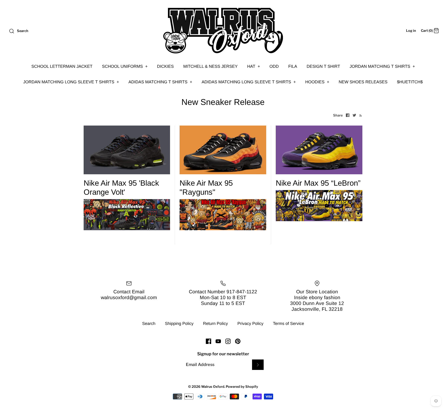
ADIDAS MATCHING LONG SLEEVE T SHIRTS (249, 82)
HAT (253, 66)
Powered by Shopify (242, 387)
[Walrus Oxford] (223, 30)
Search (148, 323)
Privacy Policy (250, 323)
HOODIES (317, 82)
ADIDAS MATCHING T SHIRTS (160, 82)
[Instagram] (228, 341)
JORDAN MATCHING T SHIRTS (382, 66)
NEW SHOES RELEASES (363, 82)
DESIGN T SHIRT (323, 66)
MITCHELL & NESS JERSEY (210, 66)
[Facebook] (208, 341)
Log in (411, 31)
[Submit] (258, 364)
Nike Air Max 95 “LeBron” (318, 183)
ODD (274, 66)
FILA (292, 66)
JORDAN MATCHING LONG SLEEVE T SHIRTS (71, 82)
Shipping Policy (179, 323)
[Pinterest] (237, 341)
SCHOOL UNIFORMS (125, 66)
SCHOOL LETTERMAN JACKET (61, 66)
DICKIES (165, 66)
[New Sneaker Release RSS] (359, 115)
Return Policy (215, 323)
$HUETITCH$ (410, 82)
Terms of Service (288, 323)
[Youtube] (218, 341)
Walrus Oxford (212, 387)
